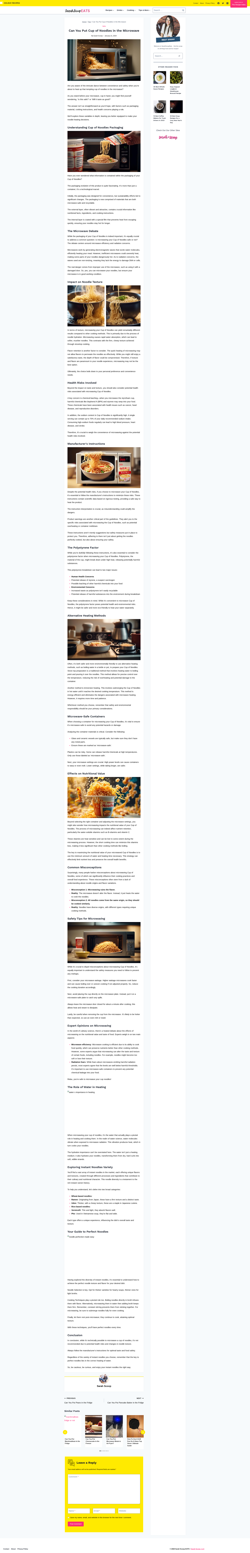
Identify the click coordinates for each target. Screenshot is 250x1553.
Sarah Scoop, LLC (197, 1549)
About (202, 3)
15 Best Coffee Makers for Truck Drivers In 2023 (159, 118)
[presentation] (159, 77)
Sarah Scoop (98, 36)
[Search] (179, 55)
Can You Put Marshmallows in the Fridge (72, 1441)
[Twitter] (223, 3)
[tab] (100, 1450)
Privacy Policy (210, 3)
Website (122, 1511)
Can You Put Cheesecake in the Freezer (92, 1441)
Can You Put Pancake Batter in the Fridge (125, 1401)
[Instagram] (227, 3)
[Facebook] (218, 3)
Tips (104, 26)
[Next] (143, 1432)
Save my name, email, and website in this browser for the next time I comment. (100, 1518)
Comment (74, 1477)
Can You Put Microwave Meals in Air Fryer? (113, 1441)
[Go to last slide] (65, 1432)
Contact (195, 3)
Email (97, 1511)
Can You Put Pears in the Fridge (78, 1401)
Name (72, 1511)
